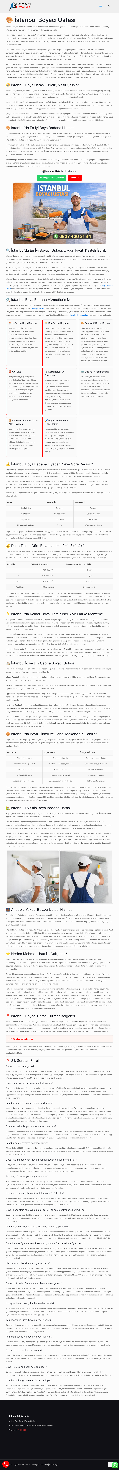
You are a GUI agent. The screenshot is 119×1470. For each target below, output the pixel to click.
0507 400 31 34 (21, 1430)
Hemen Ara (74, 178)
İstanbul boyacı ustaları (79, 315)
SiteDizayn (53, 1464)
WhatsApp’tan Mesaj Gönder (52, 178)
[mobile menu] (101, 6)
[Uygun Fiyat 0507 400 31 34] (20, 6)
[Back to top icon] (110, 1464)
